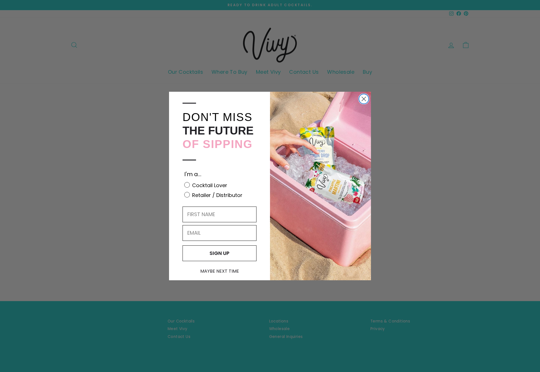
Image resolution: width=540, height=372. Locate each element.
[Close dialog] (364, 99)
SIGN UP (220, 253)
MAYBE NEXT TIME (219, 271)
